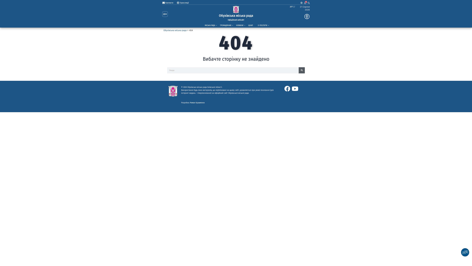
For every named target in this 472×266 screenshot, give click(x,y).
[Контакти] (163, 3)
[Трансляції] (178, 3)
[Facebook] (287, 89)
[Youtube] (295, 89)
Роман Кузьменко (197, 102)
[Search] (302, 70)
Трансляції (184, 3)
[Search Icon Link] (309, 3)
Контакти (169, 3)
